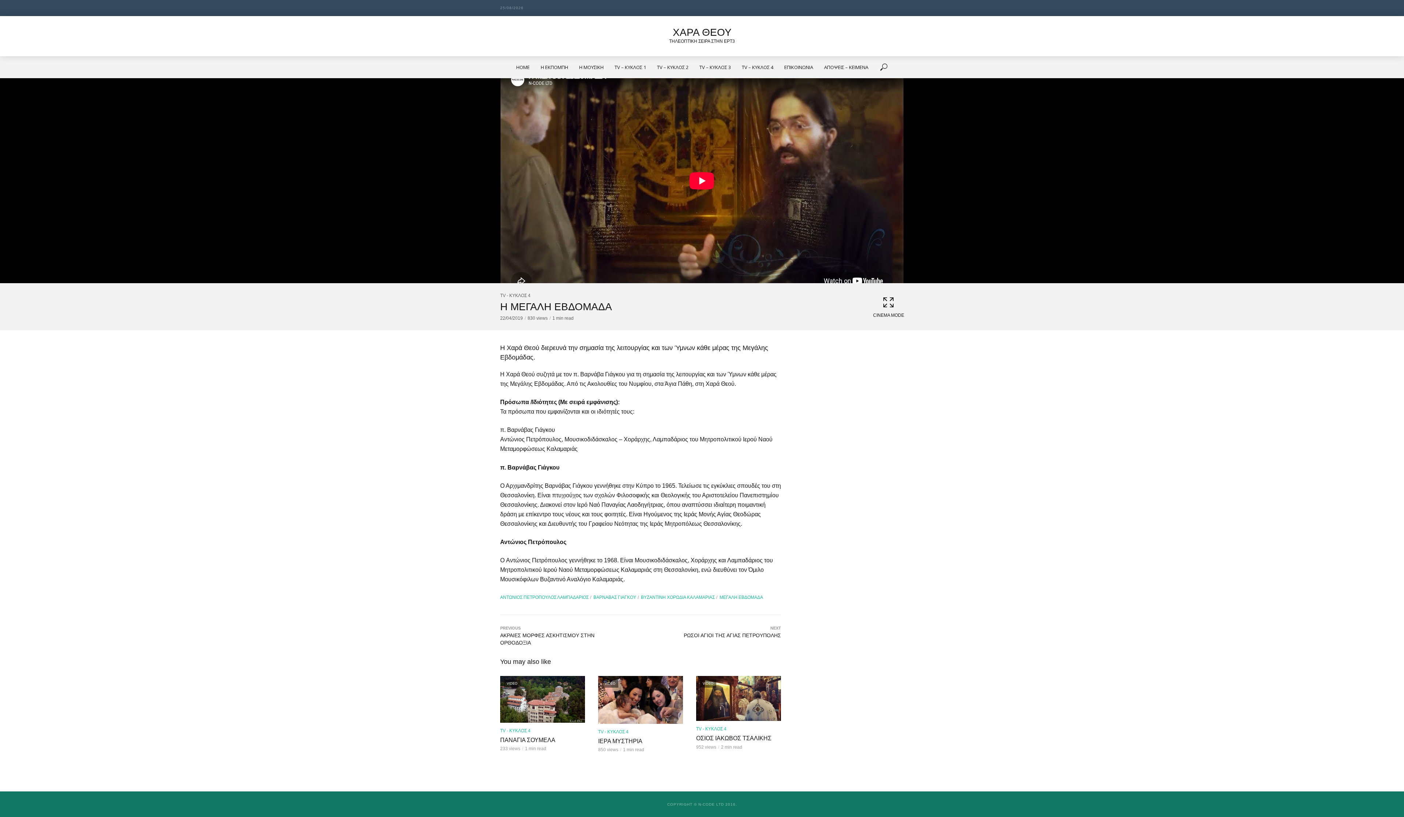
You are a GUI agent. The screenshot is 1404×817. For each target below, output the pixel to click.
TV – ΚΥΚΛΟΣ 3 (715, 67)
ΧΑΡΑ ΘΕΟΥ (702, 32)
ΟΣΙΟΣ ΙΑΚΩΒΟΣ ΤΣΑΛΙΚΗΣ (733, 738)
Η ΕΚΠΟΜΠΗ (554, 67)
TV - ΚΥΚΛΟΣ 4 (515, 295)
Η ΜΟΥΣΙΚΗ (591, 67)
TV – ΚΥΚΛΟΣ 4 (757, 67)
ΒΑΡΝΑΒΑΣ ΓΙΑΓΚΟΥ (614, 597)
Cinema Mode (888, 315)
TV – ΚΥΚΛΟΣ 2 (672, 67)
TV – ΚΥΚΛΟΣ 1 (630, 67)
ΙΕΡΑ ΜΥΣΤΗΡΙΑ (620, 741)
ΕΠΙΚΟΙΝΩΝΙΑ (798, 67)
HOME (523, 67)
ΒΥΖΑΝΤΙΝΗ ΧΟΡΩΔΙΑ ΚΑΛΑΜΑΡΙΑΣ (678, 597)
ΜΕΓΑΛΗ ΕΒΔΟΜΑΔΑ (741, 597)
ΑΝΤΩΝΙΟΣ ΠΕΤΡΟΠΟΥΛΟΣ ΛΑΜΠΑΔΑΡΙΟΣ (544, 597)
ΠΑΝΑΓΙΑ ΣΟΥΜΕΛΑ (527, 740)
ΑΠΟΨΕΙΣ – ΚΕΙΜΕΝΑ (846, 67)
